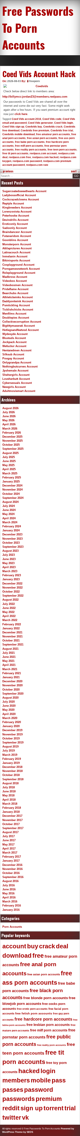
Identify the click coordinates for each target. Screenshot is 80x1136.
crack (47, 946)
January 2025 (11, 481)
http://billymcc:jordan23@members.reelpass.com (34, 96)
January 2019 (11, 762)
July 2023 (8, 554)
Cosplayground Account (18, 264)
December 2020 (12, 681)
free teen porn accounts (62, 149)
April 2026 (9, 424)
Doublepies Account (15, 317)
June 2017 (9, 840)
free (38, 955)
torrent (54, 1108)
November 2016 (12, 869)
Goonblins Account (15, 240)
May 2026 (8, 420)
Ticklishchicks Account (17, 309)
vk (25, 1117)
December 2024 (12, 485)
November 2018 (12, 771)
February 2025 (11, 477)
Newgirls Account (14, 387)
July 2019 (8, 750)
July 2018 (8, 787)
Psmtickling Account (16, 305)
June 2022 (9, 608)
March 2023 (9, 571)
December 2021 (12, 632)
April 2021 (9, 665)
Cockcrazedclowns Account (20, 199)
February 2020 (11, 722)
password (38, 1089)
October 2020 (11, 689)
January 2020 (11, 726)
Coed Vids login (63, 122)
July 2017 (8, 836)
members (16, 1080)
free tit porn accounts (15, 153)
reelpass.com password (27, 161)
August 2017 (10, 832)
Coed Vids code (51, 119)
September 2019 (12, 742)
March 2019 (9, 754)
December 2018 (12, 767)
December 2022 (12, 583)
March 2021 (9, 669)
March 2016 (9, 901)
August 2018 (10, 783)
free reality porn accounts (30, 149)
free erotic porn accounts (32, 1008)
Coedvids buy (33, 126)
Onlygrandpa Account (16, 362)
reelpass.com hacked (45, 157)
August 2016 (10, 881)
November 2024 (12, 489)
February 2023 (11, 575)
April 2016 (9, 897)
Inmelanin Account (14, 256)
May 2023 (8, 563)
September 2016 (12, 877)
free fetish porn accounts (33, 1013)
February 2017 (11, 856)
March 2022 (9, 620)
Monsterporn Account (16, 244)
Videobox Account (14, 280)
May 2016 (8, 893)
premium (49, 1098)
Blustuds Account (14, 338)
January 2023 (11, 579)
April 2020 (9, 714)
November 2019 (12, 734)
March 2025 (9, 473)
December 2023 (12, 534)
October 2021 (11, 640)
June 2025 (9, 461)
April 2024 (9, 518)
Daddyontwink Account (17, 301)
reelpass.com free (20, 157)
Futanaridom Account (16, 236)
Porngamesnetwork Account (21, 268)
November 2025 (12, 440)
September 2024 (12, 497)
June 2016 (9, 889)
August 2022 (10, 599)
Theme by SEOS (24, 1132)
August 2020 (10, 697)
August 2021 (10, 648)
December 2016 (12, 865)
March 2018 (9, 803)
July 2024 (8, 506)
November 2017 (12, 820)
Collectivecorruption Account (21, 321)
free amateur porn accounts (53, 134)
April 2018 (9, 799)
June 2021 (9, 656)
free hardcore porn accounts (43, 1019)
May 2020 (8, 709)
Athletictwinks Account (17, 297)
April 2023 (9, 567)
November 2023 (12, 538)
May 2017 (8, 844)
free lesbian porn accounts (48, 1025)
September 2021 (12, 644)
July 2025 (8, 457)
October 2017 (11, 824)
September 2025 (12, 448)
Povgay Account (13, 358)
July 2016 (8, 885)
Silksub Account (13, 354)
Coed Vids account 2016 (26, 119)
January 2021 (11, 677)
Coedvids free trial (62, 130)
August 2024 (10, 501)
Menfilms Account (14, 313)
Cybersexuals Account (17, 382)
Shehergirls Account (15, 374)
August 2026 (10, 408)
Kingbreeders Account (17, 207)
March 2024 (9, 522)
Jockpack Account (14, 342)
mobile (41, 1080)
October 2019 (11, 738)
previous (6, 171)
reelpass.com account (43, 153)
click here (21, 114)
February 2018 (11, 807)
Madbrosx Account (14, 276)
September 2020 (12, 693)
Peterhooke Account (15, 215)
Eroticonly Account (15, 223)
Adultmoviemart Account (18, 391)
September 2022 (12, 595)
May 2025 (8, 465)
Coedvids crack (53, 126)
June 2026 (9, 416)
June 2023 (9, 559)
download (17, 955)
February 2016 (11, 905)
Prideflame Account (15, 289)
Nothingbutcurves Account (20, 366)
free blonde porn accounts (45, 998)
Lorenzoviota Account (16, 211)
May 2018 (8, 795)
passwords (18, 1098)
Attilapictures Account (17, 248)
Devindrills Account (15, 219)
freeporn (34, 81)
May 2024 (8, 514)
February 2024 (11, 526)
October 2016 (11, 873)
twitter (11, 1117)
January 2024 (11, 530)
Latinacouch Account (16, 252)
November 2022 (12, 587)
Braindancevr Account (17, 232)
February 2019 (11, 758)
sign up (31, 1108)
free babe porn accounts (30, 141)
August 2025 (10, 453)
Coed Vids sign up (13, 126)
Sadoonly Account (14, 228)
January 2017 (11, 860)
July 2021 (8, 652)
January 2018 (11, 811)
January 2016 (11, 909)
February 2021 (11, 673)
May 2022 (8, 612)
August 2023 (10, 550)
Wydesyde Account (15, 334)
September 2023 (12, 546)
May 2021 (8, 660)
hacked (29, 1071)
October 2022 (11, 591)
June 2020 (9, 705)
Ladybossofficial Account (19, 195)
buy (32, 946)
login (48, 1071)
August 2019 (10, 746)
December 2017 (12, 815)
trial (70, 1108)
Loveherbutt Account (16, 378)
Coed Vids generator (40, 122)
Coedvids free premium (35, 130)
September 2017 (12, 828)
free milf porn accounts (29, 145)
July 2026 (8, 412)
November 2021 (12, 636)
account (14, 946)
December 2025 (12, 436)
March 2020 (9, 718)
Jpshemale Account (15, 370)
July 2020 (8, 701)
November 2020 (12, 685)
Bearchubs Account (15, 293)
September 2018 (12, 779)
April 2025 (9, 469)
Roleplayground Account (18, 272)
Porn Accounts (12, 926)
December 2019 (12, 730)
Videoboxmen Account (17, 285)
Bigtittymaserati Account (18, 325)
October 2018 (11, 775)
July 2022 (8, 604)
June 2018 (9, 791)
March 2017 (9, 852)
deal (62, 946)
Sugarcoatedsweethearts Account (24, 191)
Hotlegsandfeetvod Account (20, 330)
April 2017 (9, 848)
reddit (11, 1108)
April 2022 (9, 616)
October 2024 (11, 493)
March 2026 (9, 428)
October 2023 (11, 542)
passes (12, 1089)
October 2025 (11, 444)
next (75, 171)
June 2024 (9, 510)
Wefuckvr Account (14, 346)
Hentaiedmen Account (16, 350)
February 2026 (11, 432)
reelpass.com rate (37, 164)
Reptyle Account (13, 203)
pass (59, 1080)
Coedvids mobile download (18, 134)
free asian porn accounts (42, 138)
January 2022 (11, 628)
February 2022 (11, 624)
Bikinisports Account (16, 260)
